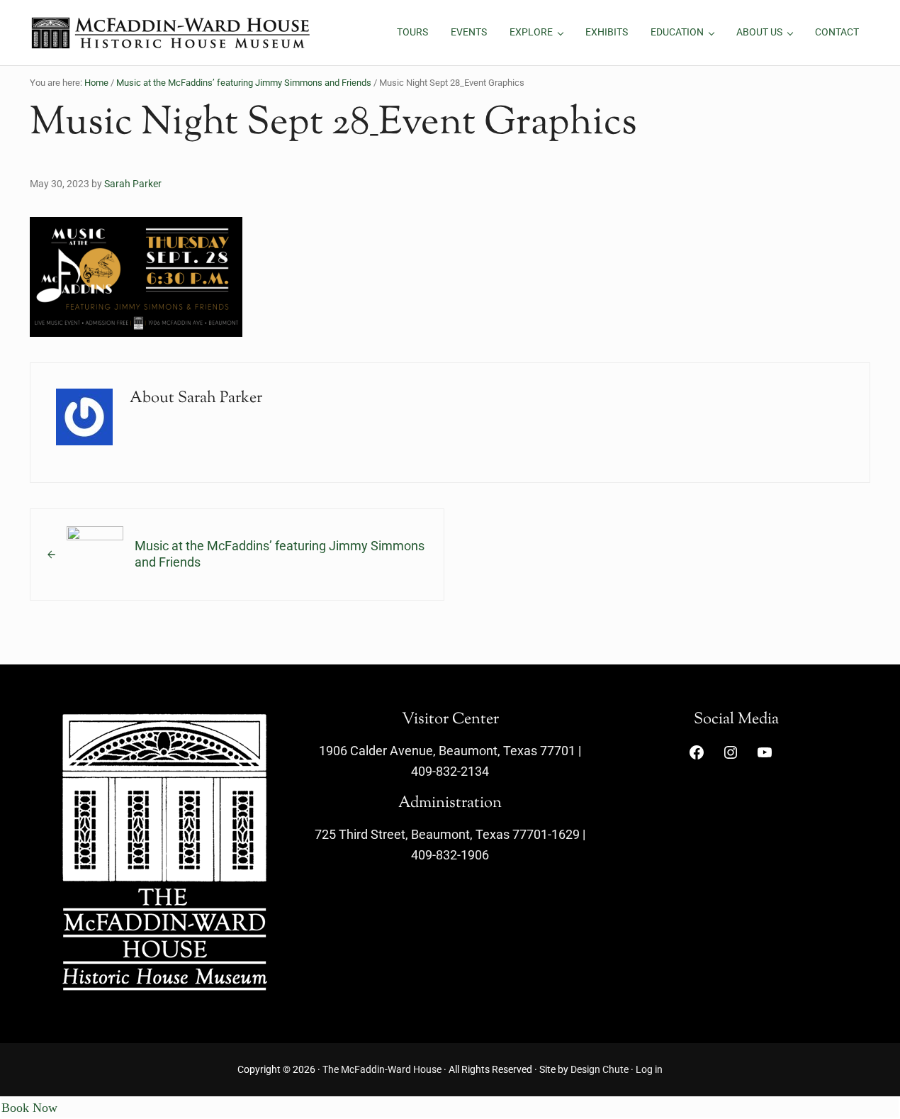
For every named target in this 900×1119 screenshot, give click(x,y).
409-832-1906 (450, 854)
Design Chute (599, 1069)
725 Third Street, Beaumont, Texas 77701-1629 (447, 834)
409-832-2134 (450, 771)
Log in (649, 1069)
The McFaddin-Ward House (381, 1069)
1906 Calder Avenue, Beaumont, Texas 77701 (447, 750)
